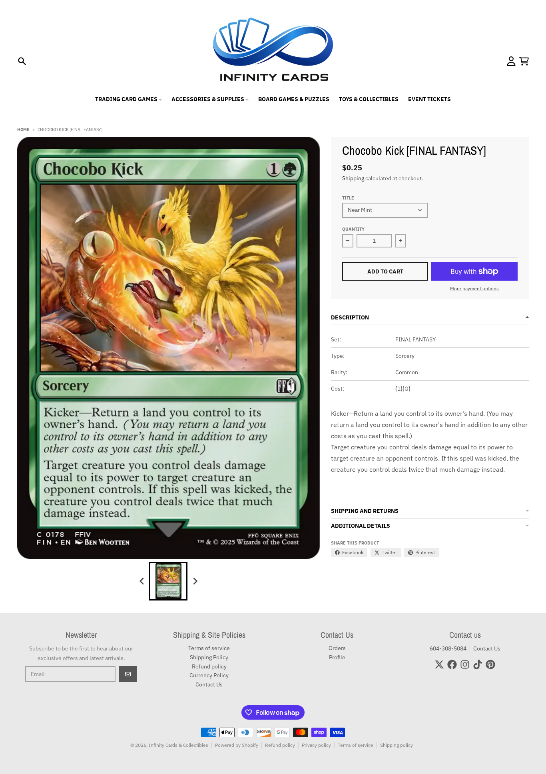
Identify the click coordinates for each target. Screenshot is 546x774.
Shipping (353, 178)
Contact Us (486, 648)
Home (23, 129)
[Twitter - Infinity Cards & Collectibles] (439, 664)
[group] (168, 581)
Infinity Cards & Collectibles (178, 745)
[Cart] (524, 61)
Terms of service (355, 745)
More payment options (474, 288)
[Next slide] (194, 581)
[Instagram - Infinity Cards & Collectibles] (465, 664)
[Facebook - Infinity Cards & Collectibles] (452, 664)
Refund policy (280, 745)
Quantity (353, 229)
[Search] (22, 61)
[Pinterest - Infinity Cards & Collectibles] (490, 664)
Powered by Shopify (236, 745)
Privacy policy (316, 745)
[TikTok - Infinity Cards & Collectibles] (477, 664)
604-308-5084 (448, 648)
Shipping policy (396, 745)
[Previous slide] (141, 581)
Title (348, 198)
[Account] (511, 61)
